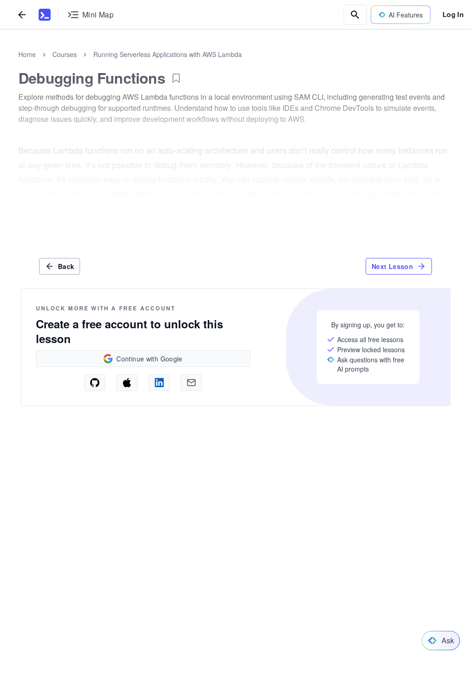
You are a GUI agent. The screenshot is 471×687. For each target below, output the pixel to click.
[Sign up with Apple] (127, 382)
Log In (453, 14)
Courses (64, 54)
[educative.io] (45, 15)
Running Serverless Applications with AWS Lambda (167, 54)
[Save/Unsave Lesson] (176, 78)
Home (27, 54)
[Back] (22, 14)
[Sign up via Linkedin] (159, 382)
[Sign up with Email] (191, 382)
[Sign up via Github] (94, 382)
